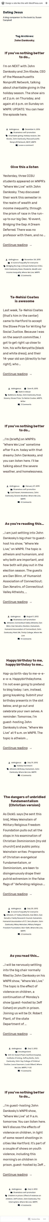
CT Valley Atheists (21, 915)
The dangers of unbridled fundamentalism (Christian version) (25, 801)
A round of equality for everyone (24, 263)
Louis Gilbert (30, 1064)
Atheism (10, 623)
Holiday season (30, 136)
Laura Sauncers (17, 1064)
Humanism (34, 626)
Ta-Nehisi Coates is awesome (24, 299)
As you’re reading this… (24, 524)
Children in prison (15, 1195)
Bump (19, 395)
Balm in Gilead (24, 392)
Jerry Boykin (32, 921)
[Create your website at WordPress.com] (24, 3)
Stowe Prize (16, 398)
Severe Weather (21, 496)
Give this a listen (24, 167)
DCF (9, 1055)
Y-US (29, 1068)
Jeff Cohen (18, 1199)
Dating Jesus (13, 12)
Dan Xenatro (16, 626)
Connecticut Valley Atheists (26, 623)
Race (20, 269)
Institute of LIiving (14, 1058)
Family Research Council (22, 918)
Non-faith (26, 928)
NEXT (28, 142)
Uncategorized (24, 1052)
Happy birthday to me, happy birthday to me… (24, 662)
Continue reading (15, 245)
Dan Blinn (34, 915)
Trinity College (27, 632)
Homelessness (27, 492)
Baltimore (12, 395)
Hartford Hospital (33, 1055)
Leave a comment (26, 145)
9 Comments (26, 1071)
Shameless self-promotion (24, 132)
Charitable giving (16, 136)
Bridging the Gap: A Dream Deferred (21, 266)
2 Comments (26, 275)
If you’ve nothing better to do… (24, 55)
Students (27, 269)
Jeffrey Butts (28, 1058)
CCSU (39, 266)
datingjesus (14, 129)
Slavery (7, 398)
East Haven (15, 492)
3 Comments (26, 404)
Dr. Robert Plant (18, 1055)
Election (26, 626)
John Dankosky (19, 139)
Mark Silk (16, 632)
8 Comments (26, 502)
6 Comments (26, 775)
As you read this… (24, 956)
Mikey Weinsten (20, 924)
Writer (23, 401)
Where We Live (28, 272)
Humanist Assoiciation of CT (14, 921)
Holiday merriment (24, 766)
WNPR (33, 142)
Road (38, 395)
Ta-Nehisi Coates (29, 398)
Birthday (20, 769)
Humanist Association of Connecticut (20, 629)
